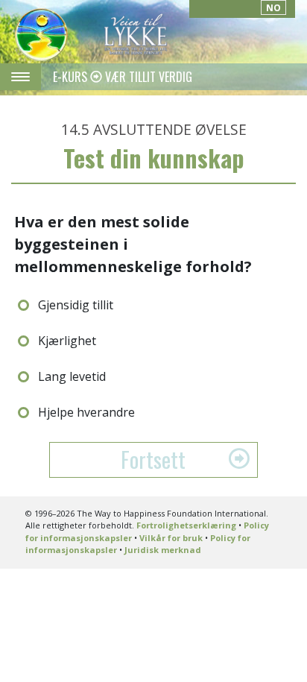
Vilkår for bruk (171, 537)
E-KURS (71, 77)
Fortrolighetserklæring (186, 525)
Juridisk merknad (162, 549)
